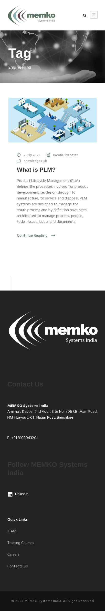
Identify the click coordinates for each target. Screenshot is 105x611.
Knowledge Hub (35, 161)
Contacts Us (17, 566)
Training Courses (20, 543)
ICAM (11, 531)
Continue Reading (32, 236)
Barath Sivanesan (65, 155)
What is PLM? (36, 169)
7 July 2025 (32, 155)
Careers (13, 555)
